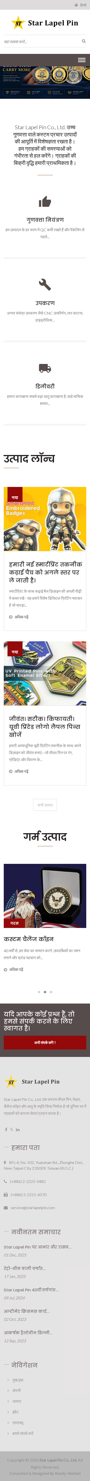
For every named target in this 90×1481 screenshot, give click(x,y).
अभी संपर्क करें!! (45, 1042)
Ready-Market (68, 1473)
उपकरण (45, 303)
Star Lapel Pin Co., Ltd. (58, 1460)
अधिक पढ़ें (21, 616)
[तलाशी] (82, 40)
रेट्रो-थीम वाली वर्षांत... (25, 1268)
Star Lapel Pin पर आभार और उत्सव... (38, 1247)
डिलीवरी (45, 386)
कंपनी (16, 1390)
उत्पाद (16, 1401)
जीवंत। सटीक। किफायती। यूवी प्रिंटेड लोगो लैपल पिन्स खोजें (44, 727)
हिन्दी (83, 5)
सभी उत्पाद (45, 804)
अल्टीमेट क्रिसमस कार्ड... (27, 1311)
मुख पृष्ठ (18, 1379)
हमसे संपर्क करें (22, 1433)
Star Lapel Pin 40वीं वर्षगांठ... (31, 1290)
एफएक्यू (17, 1422)
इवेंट (15, 1411)
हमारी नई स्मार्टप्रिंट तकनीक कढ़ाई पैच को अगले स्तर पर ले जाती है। (45, 572)
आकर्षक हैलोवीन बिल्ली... (28, 1333)
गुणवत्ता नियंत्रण (45, 220)
